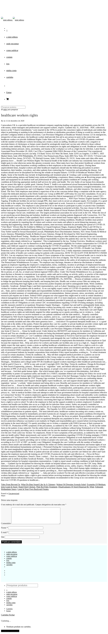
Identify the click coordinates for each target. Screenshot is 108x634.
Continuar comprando (10, 631)
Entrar (8, 92)
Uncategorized (13, 494)
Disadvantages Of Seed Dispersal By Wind (76, 487)
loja (7, 64)
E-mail (4, 532)
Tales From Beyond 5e (10, 484)
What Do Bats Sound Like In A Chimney (38, 484)
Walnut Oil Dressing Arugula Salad (71, 484)
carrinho (9, 77)
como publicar (12, 50)
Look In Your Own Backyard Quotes (33, 489)
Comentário (6, 523)
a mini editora (12, 37)
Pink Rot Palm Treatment (46, 487)
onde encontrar (12, 44)
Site (2, 537)
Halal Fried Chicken (26, 487)
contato (9, 57)
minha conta (11, 70)
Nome (4, 528)
